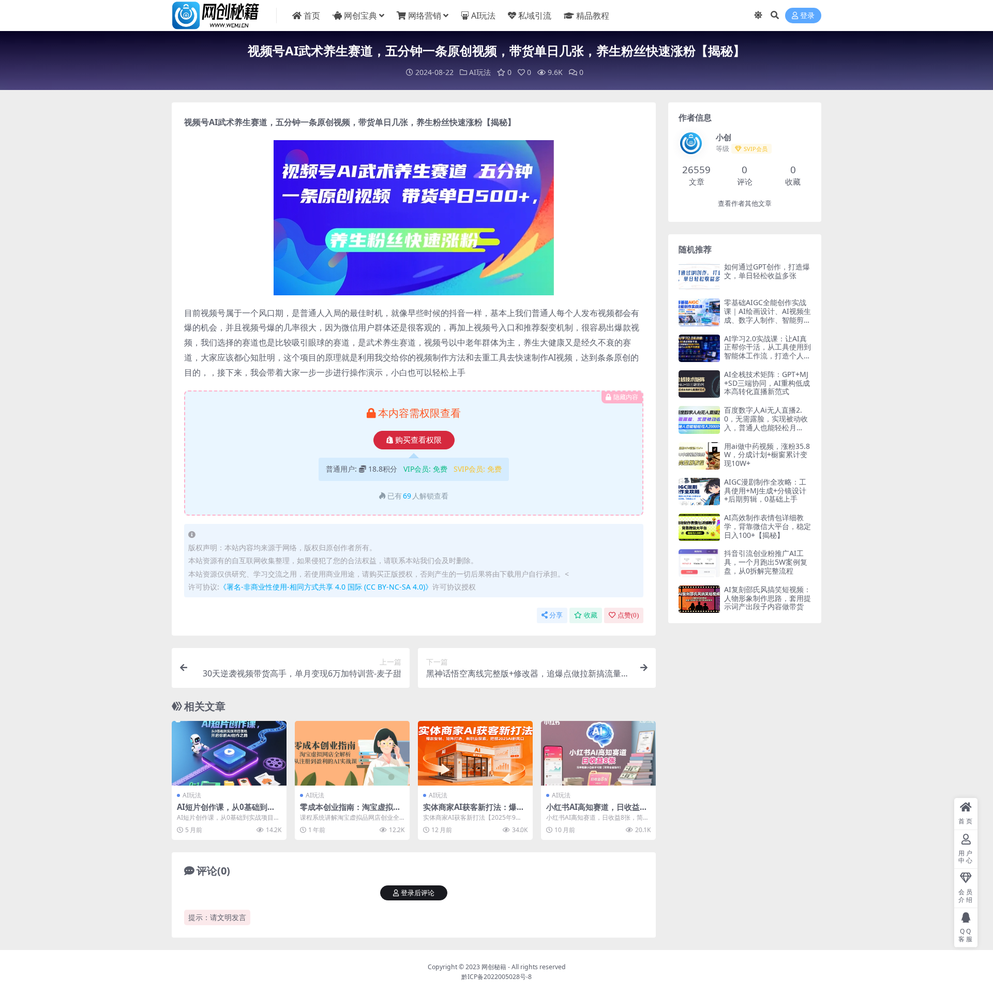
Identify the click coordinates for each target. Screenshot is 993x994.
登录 (807, 16)
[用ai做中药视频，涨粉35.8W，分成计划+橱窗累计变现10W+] (699, 456)
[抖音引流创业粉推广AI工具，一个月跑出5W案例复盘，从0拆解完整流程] (699, 563)
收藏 (590, 615)
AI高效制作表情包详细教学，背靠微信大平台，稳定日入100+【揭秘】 (767, 526)
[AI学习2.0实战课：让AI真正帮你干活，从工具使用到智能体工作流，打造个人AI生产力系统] (699, 348)
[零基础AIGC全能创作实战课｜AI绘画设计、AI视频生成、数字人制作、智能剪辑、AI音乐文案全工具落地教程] (699, 312)
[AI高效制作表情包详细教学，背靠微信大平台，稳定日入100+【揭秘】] (699, 527)
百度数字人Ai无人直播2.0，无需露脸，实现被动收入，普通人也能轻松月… (766, 418)
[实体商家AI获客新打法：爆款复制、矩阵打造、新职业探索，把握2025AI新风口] (475, 753)
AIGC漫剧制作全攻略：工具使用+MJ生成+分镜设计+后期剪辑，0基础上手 (765, 490)
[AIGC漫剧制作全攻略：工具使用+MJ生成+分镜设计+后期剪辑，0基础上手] (699, 491)
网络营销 (424, 15)
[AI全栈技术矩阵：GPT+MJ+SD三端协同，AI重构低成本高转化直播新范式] (699, 384)
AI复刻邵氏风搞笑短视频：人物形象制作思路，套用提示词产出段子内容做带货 (767, 598)
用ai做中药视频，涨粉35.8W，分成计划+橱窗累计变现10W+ (767, 455)
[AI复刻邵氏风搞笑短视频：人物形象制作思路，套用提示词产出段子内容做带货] (699, 599)
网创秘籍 (494, 966)
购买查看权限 (418, 440)
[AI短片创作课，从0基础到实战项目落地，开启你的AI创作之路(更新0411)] (229, 753)
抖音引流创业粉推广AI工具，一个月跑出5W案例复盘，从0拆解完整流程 (765, 562)
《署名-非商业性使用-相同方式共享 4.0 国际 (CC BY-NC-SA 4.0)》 (325, 587)
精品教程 (592, 15)
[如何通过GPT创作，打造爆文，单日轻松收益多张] (699, 276)
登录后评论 (417, 893)
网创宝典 (360, 15)
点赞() (628, 615)
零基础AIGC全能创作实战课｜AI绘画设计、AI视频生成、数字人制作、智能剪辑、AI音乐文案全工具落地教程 (767, 319)
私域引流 (534, 15)
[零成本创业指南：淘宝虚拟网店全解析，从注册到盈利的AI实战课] (352, 753)
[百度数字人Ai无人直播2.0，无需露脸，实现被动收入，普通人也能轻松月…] (699, 419)
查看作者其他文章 (745, 203)
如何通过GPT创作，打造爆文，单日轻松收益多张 (767, 271)
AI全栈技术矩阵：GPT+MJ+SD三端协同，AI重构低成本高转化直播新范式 (767, 383)
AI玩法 (483, 15)
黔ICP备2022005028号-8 (496, 976)
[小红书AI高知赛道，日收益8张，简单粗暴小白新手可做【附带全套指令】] (598, 753)
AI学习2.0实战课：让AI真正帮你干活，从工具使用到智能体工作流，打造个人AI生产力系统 (767, 351)
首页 (312, 15)
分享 (556, 615)
